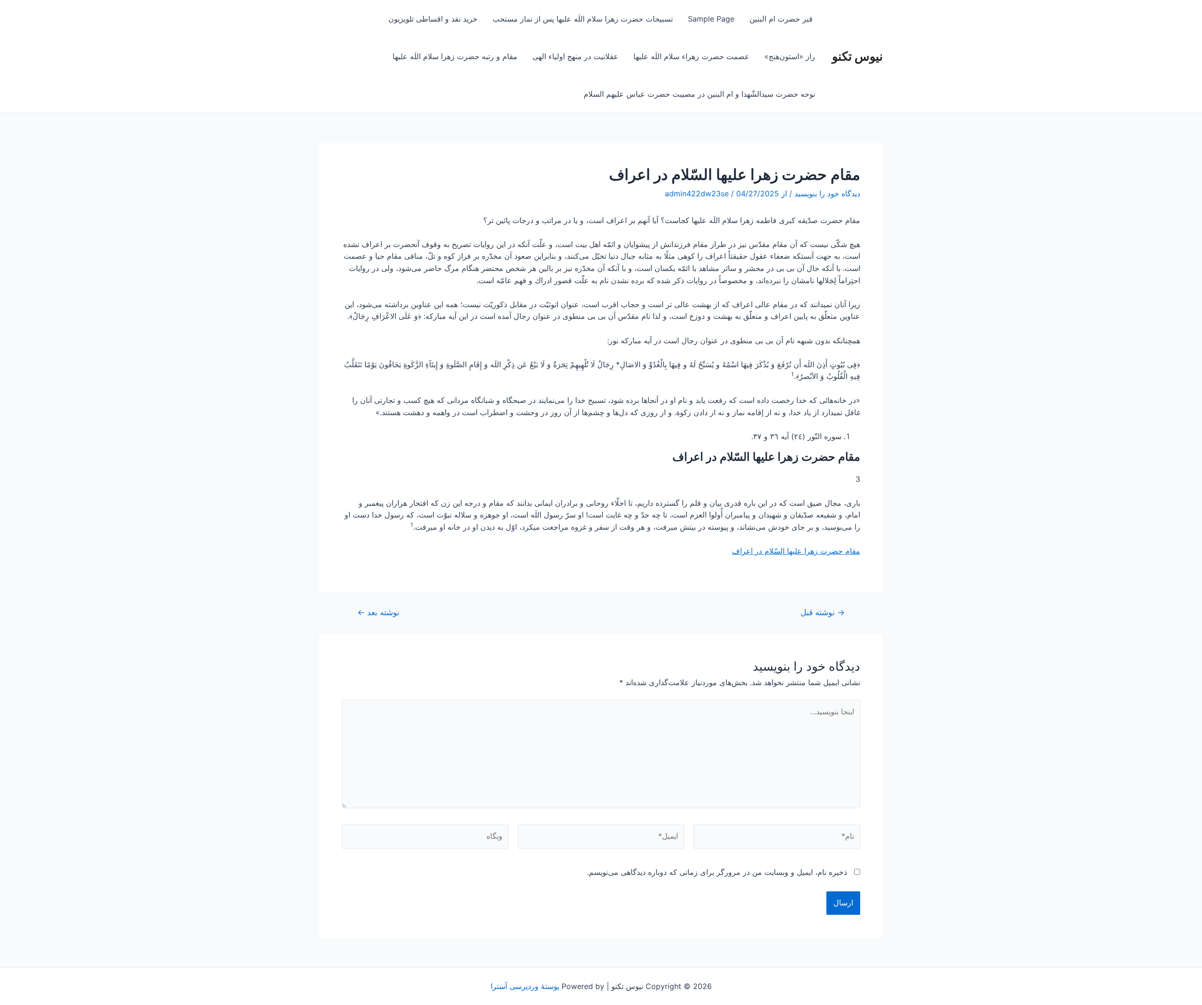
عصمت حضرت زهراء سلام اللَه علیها (691, 56)
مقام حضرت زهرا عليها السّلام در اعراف (796, 551)
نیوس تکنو (857, 56)
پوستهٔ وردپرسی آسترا (525, 986)
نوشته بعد (378, 612)
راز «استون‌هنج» (789, 56)
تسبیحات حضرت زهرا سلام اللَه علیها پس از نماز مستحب (583, 18)
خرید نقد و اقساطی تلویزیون (433, 18)
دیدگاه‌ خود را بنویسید (827, 193)
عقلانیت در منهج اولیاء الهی (575, 56)
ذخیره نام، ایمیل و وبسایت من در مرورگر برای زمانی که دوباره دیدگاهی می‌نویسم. (717, 872)
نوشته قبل (823, 612)
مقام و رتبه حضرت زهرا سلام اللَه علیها (455, 56)
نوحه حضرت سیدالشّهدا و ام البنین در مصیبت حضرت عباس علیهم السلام (699, 94)
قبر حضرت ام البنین (782, 18)
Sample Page (711, 18)
